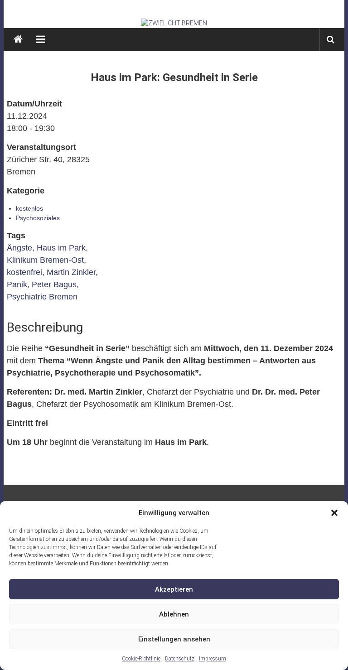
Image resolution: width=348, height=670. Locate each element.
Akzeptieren (174, 589)
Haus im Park (61, 247)
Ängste (19, 247)
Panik (17, 284)
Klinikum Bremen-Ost (45, 260)
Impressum (212, 659)
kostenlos (29, 208)
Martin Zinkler (71, 272)
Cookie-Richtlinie (141, 659)
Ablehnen (174, 614)
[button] (334, 512)
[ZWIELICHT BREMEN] (174, 23)
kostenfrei (24, 272)
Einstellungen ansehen (174, 639)
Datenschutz (179, 659)
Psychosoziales (38, 218)
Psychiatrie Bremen (42, 296)
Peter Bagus (54, 284)
